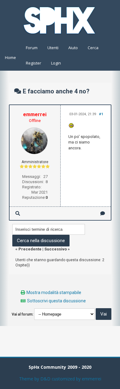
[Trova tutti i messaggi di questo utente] (17, 213)
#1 (101, 114)
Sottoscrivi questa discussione (56, 300)
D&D (45, 379)
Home (10, 57)
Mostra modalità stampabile (53, 292)
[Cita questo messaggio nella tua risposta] (102, 213)
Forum (32, 47)
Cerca (93, 47)
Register (33, 63)
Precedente (30, 249)
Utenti (52, 47)
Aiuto (73, 47)
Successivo (55, 249)
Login (56, 63)
